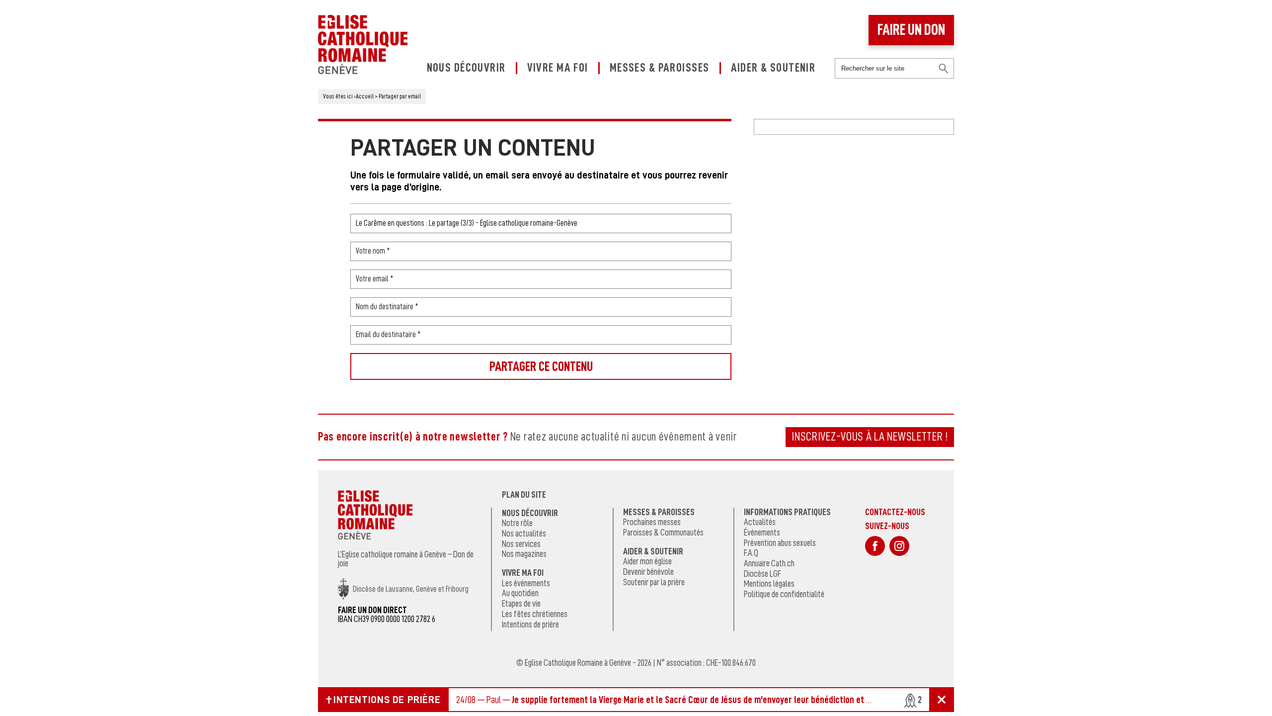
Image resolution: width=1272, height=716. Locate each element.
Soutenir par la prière (654, 582)
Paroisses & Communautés (663, 532)
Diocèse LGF (762, 573)
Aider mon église (647, 561)
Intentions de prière (530, 624)
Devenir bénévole (648, 571)
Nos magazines (524, 553)
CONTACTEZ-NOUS (895, 512)
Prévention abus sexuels (780, 542)
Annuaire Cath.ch (769, 563)
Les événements (526, 583)
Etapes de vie (521, 603)
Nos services (521, 543)
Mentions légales (769, 583)
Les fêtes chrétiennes (534, 614)
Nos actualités (524, 533)
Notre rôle (517, 523)
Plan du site (524, 494)
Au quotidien (520, 593)
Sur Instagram (899, 546)
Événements (762, 532)
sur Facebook (875, 546)
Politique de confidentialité (784, 594)
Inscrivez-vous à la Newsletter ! (870, 437)
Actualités (760, 522)
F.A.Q (751, 552)
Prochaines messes (652, 522)
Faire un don (911, 29)
